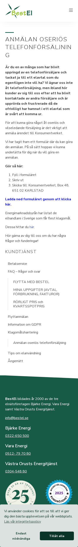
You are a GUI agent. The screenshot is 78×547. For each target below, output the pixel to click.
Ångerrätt (15, 361)
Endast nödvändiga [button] (21, 536)
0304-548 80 (16, 471)
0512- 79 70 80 (18, 453)
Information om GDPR (24, 324)
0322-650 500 (17, 435)
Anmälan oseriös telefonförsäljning (39, 342)
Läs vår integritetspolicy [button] (22, 521)
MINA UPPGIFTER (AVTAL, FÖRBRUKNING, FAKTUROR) (36, 292)
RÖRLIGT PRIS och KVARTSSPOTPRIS (29, 304)
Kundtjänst (21, 252)
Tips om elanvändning (24, 353)
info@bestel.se (16, 418)
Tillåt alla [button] (56, 536)
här (31, 227)
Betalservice (17, 263)
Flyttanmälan (18, 316)
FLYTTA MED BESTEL (31, 282)
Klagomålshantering (23, 332)
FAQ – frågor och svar (24, 271)
